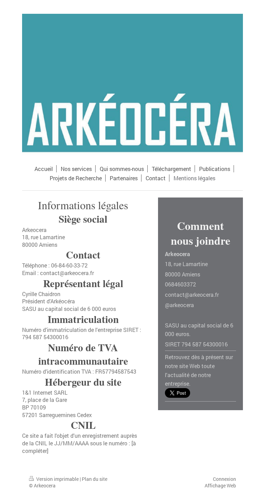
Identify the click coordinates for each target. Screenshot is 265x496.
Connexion (224, 479)
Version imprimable (57, 479)
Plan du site (94, 479)
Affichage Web (220, 485)
